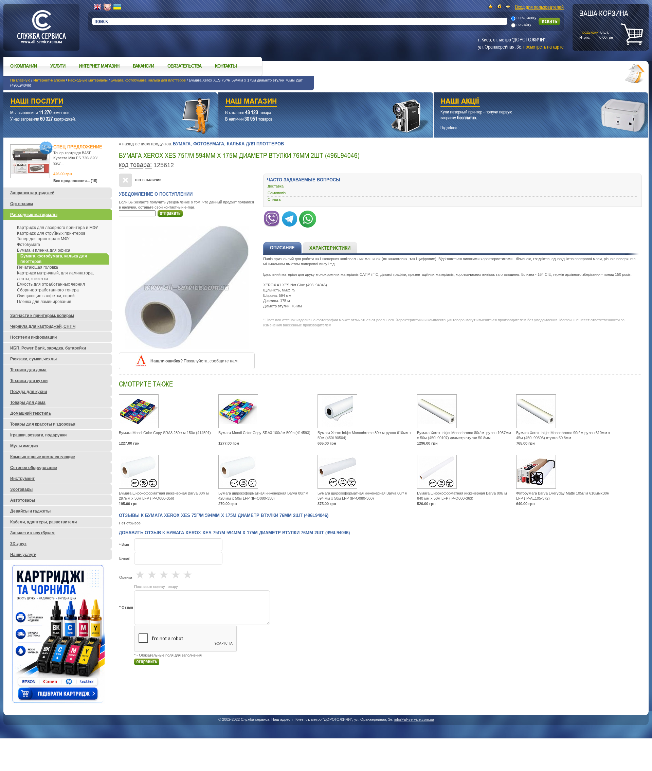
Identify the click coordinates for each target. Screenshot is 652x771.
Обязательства (184, 66)
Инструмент (22, 478)
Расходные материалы (88, 80)
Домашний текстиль (30, 413)
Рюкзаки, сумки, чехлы (33, 359)
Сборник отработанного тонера (48, 290)
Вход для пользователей (539, 6)
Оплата (274, 199)
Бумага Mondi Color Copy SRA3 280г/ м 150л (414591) (165, 433)
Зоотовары (21, 489)
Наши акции (531, 102)
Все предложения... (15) (75, 181)
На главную (20, 80)
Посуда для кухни (28, 391)
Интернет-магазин (49, 80)
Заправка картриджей (32, 193)
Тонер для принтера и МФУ (43, 238)
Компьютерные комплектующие (42, 456)
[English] (97, 7)
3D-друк (18, 543)
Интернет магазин (99, 66)
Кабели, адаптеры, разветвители (43, 522)
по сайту (524, 24)
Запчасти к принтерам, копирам (42, 315)
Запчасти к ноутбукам (32, 533)
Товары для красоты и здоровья (42, 424)
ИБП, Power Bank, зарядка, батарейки (48, 348)
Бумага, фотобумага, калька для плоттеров (148, 80)
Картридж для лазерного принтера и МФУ (57, 227)
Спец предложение (77, 146)
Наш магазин (313, 102)
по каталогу (527, 18)
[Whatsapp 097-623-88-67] (307, 218)
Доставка (276, 186)
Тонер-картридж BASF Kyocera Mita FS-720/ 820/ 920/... (75, 158)
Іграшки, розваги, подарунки (38, 435)
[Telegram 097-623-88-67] (289, 218)
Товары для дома (28, 402)
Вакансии (143, 66)
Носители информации (33, 337)
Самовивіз (277, 193)
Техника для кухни (29, 380)
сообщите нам (223, 361)
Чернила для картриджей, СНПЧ (42, 326)
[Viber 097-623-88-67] (271, 218)
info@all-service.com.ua (414, 719)
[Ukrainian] (117, 7)
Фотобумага (28, 244)
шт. (603, 24)
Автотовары (22, 500)
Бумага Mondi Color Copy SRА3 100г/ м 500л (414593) (264, 433)
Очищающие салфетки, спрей (46, 295)
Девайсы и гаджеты (30, 511)
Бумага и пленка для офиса (43, 250)
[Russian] (107, 7)
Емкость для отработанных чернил (51, 284)
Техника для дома (28, 369)
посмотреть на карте (543, 46)
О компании (23, 66)
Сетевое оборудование (33, 467)
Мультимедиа (24, 446)
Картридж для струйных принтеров (51, 233)
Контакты (226, 66)
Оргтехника (21, 203)
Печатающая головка (37, 267)
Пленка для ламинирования (44, 301)
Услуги (57, 66)
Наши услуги (102, 102)
